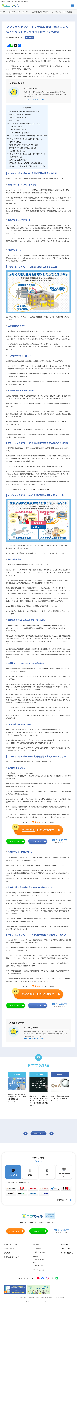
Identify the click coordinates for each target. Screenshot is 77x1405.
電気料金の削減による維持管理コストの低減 (23, 145)
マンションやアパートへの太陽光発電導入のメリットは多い (26, 166)
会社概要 (7, 1253)
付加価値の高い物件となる (18, 151)
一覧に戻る (38, 1133)
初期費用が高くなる (15, 157)
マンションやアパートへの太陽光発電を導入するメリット (25, 139)
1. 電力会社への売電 (15, 127)
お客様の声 (64, 1244)
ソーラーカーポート (64, 1174)
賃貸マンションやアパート (17, 118)
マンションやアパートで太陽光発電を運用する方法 (23, 124)
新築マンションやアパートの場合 (20, 115)
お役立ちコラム (12, 12)
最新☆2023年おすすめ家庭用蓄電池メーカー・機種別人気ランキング (17, 1096)
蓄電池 (35, 1256)
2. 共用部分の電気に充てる (17, 130)
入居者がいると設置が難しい (18, 160)
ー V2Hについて (38, 1266)
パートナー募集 (59, 1297)
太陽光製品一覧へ (63, 1200)
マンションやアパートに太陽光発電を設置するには (23, 111)
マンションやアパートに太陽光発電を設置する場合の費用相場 (27, 136)
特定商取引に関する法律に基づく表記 (40, 1297)
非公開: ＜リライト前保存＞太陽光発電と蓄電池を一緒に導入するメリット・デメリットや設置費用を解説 (38, 1099)
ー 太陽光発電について (40, 1252)
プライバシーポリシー (19, 1297)
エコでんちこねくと (10, 1257)
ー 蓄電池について (38, 1260)
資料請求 (38, 841)
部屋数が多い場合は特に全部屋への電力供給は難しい (26, 163)
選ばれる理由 (8, 1248)
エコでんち (3, 12)
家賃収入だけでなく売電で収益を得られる (22, 148)
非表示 (29, 108)
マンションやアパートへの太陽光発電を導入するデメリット (26, 154)
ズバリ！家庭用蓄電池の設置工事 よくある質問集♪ (60, 1097)
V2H (47, 1175)
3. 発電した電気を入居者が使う (19, 133)
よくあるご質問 (66, 1253)
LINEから (37, 1231)
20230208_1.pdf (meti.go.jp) (39, 489)
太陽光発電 (37, 1248)
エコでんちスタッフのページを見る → (34, 99)
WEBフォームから (14, 1231)
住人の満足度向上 (15, 142)
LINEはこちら (15, 841)
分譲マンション (14, 121)
